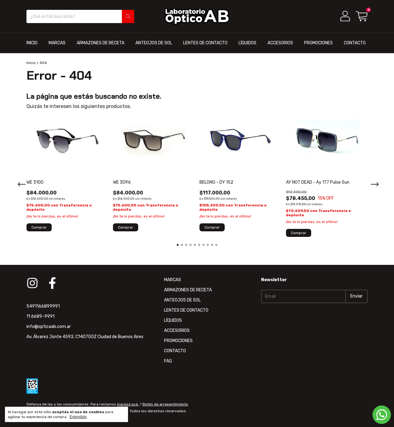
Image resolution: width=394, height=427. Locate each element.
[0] (362, 16)
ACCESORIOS (280, 43)
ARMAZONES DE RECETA (100, 43)
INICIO (32, 43)
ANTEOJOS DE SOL (153, 43)
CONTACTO (355, 43)
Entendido (78, 417)
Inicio (31, 63)
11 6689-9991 (40, 316)
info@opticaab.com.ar (48, 326)
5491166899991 (43, 306)
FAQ (168, 361)
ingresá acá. (128, 404)
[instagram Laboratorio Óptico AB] (32, 283)
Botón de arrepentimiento (165, 404)
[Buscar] (128, 16)
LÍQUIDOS (247, 43)
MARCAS (57, 43)
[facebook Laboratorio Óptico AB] (52, 283)
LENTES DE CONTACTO (205, 43)
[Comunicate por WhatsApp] (381, 414)
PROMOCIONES (318, 43)
